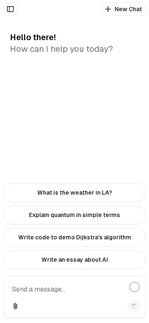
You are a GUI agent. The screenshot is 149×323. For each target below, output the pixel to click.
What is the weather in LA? (74, 192)
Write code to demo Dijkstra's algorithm (74, 237)
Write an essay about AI (74, 259)
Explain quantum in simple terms (74, 215)
